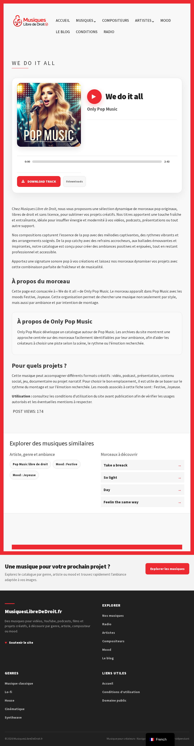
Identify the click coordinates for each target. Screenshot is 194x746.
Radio (109, 31)
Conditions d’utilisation (121, 692)
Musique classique (19, 683)
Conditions (86, 31)
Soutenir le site (21, 642)
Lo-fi (8, 692)
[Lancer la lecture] (94, 96)
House (9, 700)
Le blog (63, 31)
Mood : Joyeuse (24, 475)
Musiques (84, 20)
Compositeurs (115, 20)
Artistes (143, 20)
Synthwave (13, 717)
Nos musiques (113, 615)
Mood (165, 20)
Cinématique (15, 709)
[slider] (97, 161)
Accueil (63, 20)
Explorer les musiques (167, 569)
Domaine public (114, 700)
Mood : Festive (66, 464)
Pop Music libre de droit (30, 464)
